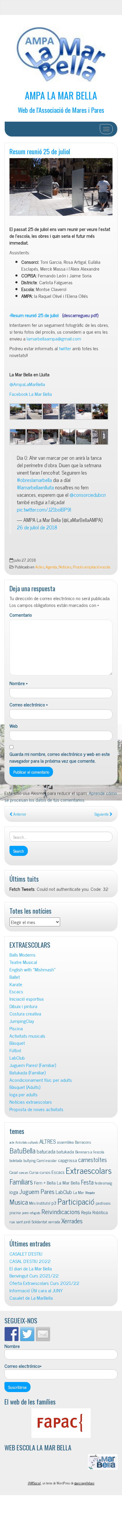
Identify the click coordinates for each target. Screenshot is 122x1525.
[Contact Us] (43, 1334)
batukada (65, 1151)
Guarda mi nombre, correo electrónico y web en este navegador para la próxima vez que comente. (59, 757)
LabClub (17, 1057)
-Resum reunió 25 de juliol (53, 315)
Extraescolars (89, 1170)
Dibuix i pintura (23, 1006)
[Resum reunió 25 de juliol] (61, 187)
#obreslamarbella (34, 479)
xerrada (54, 1221)
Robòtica (100, 1212)
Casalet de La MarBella (31, 1297)
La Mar (78, 1192)
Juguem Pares (36, 1191)
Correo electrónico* (22, 1366)
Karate (15, 984)
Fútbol (15, 1050)
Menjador (90, 1192)
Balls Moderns (22, 954)
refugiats (35, 1212)
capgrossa (67, 1160)
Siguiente (102, 814)
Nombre (18, 683)
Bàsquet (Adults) (24, 1087)
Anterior (19, 814)
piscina (15, 1212)
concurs (23, 1172)
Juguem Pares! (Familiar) (32, 1065)
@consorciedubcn (88, 494)
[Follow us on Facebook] (11, 1334)
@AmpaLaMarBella (27, 384)
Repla (86, 1212)
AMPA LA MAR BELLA (61, 95)
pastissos (103, 1203)
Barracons (83, 1142)
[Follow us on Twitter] (27, 1334)
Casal (13, 1172)
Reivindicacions (60, 1211)
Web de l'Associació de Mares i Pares (61, 110)
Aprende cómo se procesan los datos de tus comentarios (60, 796)
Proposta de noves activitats (36, 1109)
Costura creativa (25, 1013)
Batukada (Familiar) (27, 1072)
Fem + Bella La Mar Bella (57, 1182)
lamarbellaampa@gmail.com (54, 338)
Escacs (16, 991)
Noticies (65, 566)
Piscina (16, 1028)
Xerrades (72, 1220)
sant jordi (23, 1221)
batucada (46, 1151)
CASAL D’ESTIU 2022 (30, 1261)
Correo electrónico (28, 704)
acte (11, 1142)
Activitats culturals (26, 1142)
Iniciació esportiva (26, 998)
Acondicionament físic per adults (40, 1079)
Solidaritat (39, 1221)
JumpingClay (21, 1021)
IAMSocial (34, 1483)
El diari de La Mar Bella (30, 1268)
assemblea (65, 1142)
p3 (54, 1202)
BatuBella (22, 1150)
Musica (18, 1201)
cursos (45, 1172)
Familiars (21, 1181)
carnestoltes (92, 1159)
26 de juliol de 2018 (37, 527)
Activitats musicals (27, 1035)
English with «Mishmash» (32, 969)
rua (12, 1221)
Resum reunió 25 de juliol (39, 151)
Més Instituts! (39, 1203)
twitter (65, 348)
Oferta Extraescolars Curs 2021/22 (44, 1283)
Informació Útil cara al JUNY (36, 1290)
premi (25, 1212)
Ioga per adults (23, 1094)
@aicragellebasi (84, 1483)
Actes (39, 566)
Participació (75, 1201)
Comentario (20, 614)
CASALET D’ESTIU (25, 1253)
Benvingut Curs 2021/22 (34, 1275)
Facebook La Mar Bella (30, 394)
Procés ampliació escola (91, 566)
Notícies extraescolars (30, 1101)
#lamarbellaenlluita (35, 487)
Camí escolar (47, 1160)
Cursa (33, 1172)
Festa (87, 1182)
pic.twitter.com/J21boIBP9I (44, 509)
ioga (13, 1191)
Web (13, 725)
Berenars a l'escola (89, 1151)
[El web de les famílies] (61, 1423)
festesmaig (103, 1182)
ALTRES (47, 1141)
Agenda (51, 566)
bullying (29, 1160)
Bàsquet (17, 1042)
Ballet (14, 976)
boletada (15, 1160)
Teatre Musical (23, 962)
